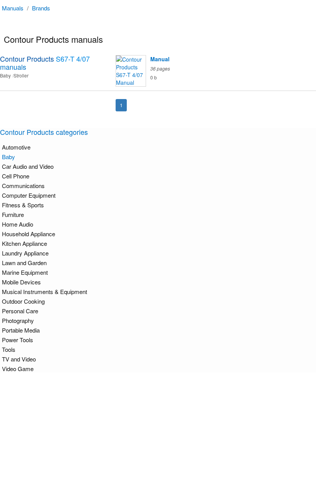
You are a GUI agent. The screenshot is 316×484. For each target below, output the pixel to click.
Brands (41, 8)
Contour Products (45, 63)
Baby (8, 157)
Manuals (13, 8)
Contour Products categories (44, 132)
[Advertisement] (160, 428)
